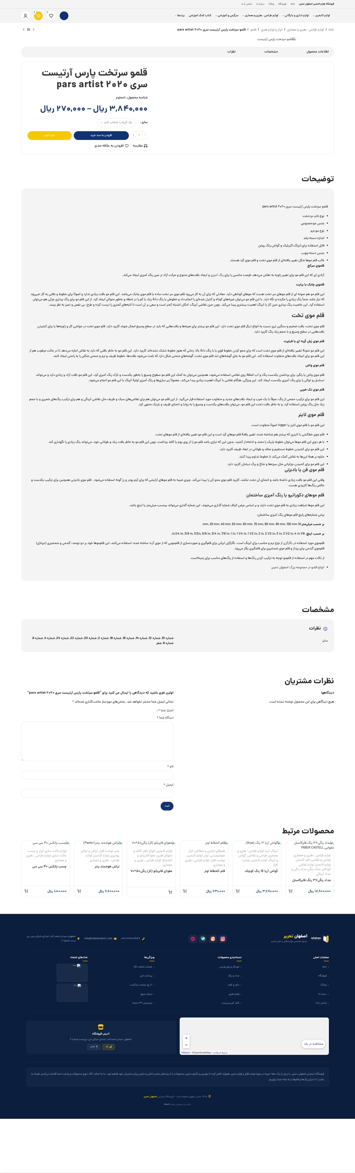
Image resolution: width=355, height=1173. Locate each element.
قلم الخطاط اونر (214, 871)
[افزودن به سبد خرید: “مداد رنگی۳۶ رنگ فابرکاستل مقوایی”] (290, 891)
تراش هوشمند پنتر (107, 866)
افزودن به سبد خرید (101, 135)
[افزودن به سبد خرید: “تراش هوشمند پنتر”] (79, 891)
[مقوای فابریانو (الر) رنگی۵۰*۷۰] (151, 843)
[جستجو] (64, 16)
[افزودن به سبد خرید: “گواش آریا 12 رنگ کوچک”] (238, 891)
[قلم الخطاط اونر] (204, 843)
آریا (267, 851)
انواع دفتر (149, 851)
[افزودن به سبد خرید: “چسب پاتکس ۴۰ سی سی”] (26, 891)
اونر (206, 855)
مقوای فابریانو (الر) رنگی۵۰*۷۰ (151, 871)
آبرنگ (274, 851)
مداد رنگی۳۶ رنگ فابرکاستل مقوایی (311, 883)
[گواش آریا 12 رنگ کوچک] (257, 843)
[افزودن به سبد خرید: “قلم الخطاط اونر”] (185, 891)
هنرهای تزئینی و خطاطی (210, 851)
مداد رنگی (314, 869)
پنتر (117, 851)
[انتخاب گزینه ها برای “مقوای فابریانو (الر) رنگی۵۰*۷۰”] (170, 892)
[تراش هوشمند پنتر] (98, 843)
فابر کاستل (303, 860)
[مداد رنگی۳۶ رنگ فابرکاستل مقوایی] (310, 845)
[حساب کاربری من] (25, 16)
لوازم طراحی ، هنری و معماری (312, 855)
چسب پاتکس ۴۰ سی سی (49, 866)
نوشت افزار (218, 860)
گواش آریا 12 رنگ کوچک (261, 871)
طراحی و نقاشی (321, 860)
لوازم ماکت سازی (56, 851)
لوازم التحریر (323, 864)
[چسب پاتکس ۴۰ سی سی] (45, 843)
